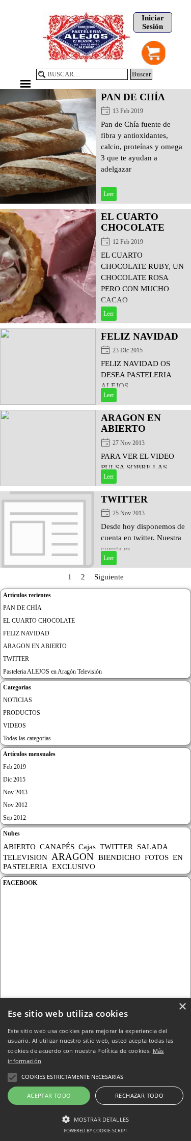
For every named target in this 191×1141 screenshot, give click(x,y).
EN (178, 857)
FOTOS (157, 857)
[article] (95, 146)
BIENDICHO (119, 857)
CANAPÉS (57, 847)
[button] (95, 1118)
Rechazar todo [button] (139, 1095)
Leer (108, 194)
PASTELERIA (25, 866)
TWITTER (124, 499)
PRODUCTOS (21, 712)
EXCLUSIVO (73, 866)
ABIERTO (19, 847)
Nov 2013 (15, 792)
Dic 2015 (14, 779)
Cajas (87, 847)
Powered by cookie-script (95, 1130)
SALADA (152, 847)
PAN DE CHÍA (133, 97)
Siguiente (109, 577)
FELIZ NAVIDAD (139, 336)
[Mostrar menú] (26, 84)
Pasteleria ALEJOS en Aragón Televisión (52, 671)
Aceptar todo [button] (49, 1095)
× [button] (182, 1007)
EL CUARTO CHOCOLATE (133, 222)
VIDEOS (14, 725)
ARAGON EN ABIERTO (131, 423)
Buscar (141, 74)
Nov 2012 (15, 805)
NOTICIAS (17, 700)
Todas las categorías (27, 738)
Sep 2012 (14, 817)
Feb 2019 (14, 766)
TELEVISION (25, 857)
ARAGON (72, 856)
